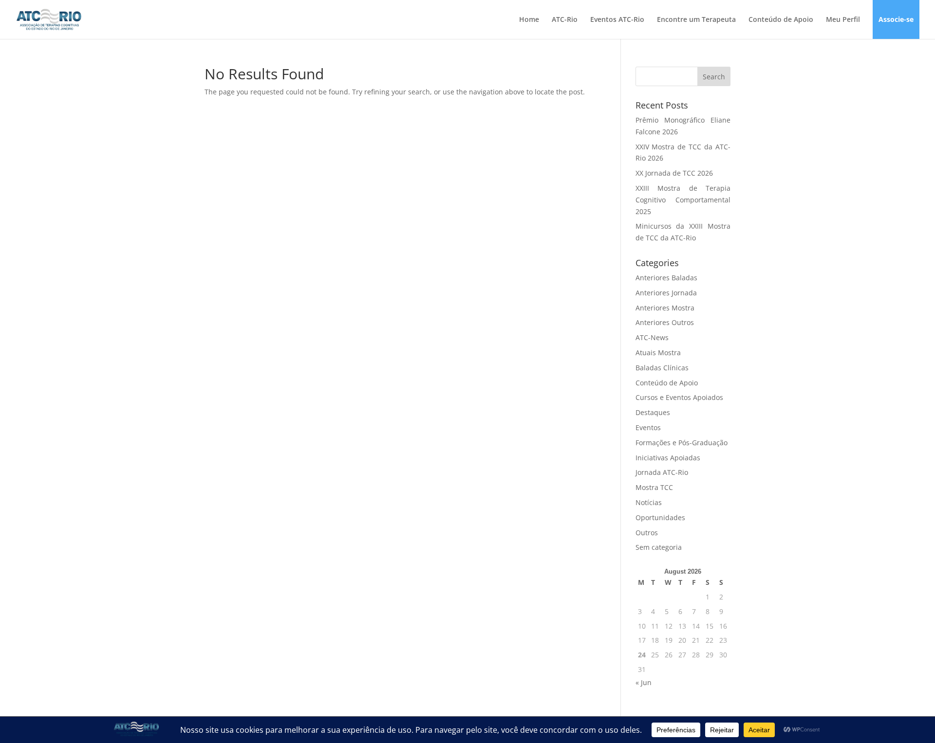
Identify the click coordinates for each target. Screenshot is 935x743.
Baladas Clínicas (662, 367)
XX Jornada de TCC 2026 (674, 173)
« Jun (644, 682)
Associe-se (896, 20)
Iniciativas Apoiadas (668, 457)
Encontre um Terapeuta (696, 20)
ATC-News (652, 337)
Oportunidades (660, 517)
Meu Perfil (843, 20)
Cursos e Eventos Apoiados (679, 397)
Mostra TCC (654, 487)
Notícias (649, 502)
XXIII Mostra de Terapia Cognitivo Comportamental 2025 (683, 199)
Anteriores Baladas (666, 277)
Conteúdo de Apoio (780, 20)
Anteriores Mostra (665, 307)
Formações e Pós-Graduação (682, 442)
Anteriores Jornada (666, 292)
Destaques (653, 412)
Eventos (648, 427)
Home (529, 20)
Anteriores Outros (665, 322)
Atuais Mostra (658, 352)
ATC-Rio (565, 20)
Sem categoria (659, 547)
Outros (647, 532)
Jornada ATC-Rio (662, 472)
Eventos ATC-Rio (617, 20)
